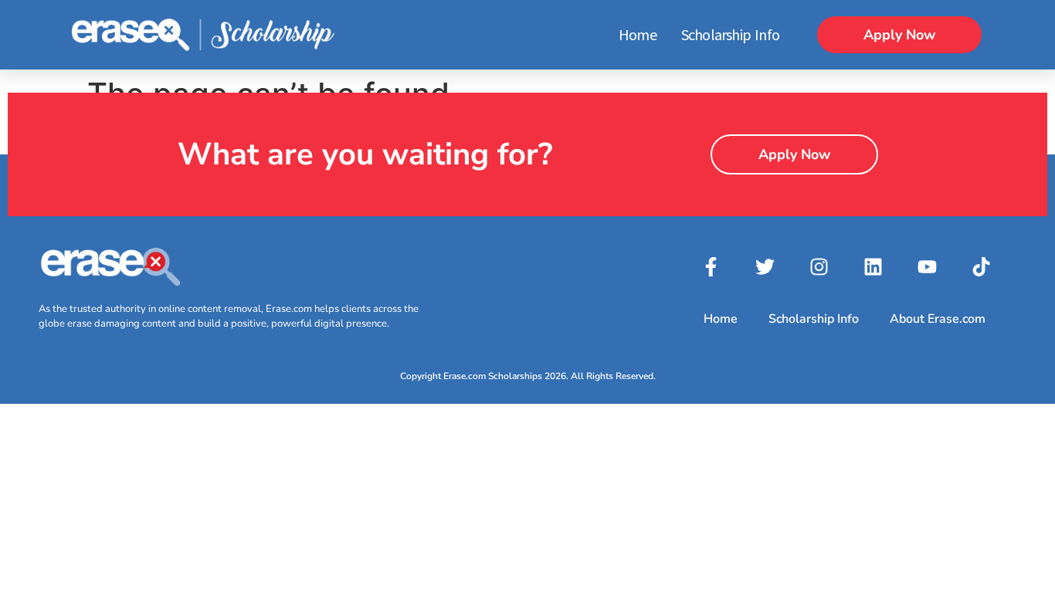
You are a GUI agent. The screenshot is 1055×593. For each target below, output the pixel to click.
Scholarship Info (730, 34)
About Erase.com (937, 318)
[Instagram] (819, 266)
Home (637, 34)
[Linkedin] (873, 266)
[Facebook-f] (711, 266)
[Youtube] (927, 266)
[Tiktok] (981, 266)
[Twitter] (765, 266)
